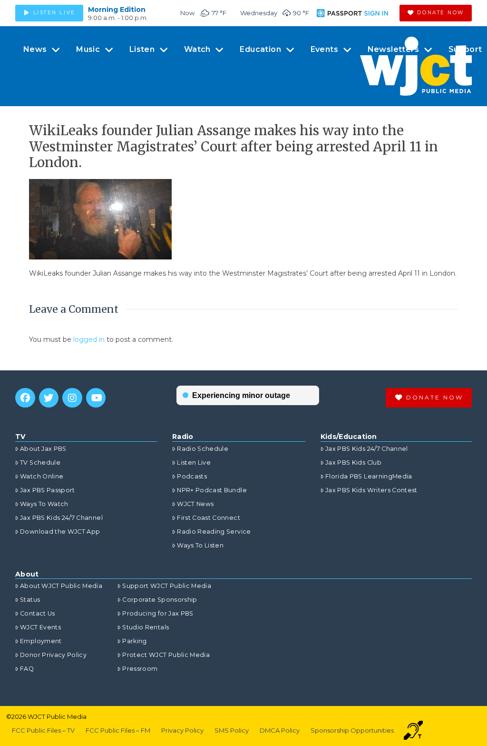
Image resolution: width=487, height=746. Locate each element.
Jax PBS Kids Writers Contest (371, 490)
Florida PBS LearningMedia (368, 476)
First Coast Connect (208, 517)
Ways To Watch (44, 503)
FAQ (27, 668)
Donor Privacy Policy (53, 654)
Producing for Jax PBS (157, 613)
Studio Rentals (145, 627)
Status (30, 599)
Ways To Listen (200, 545)
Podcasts (192, 476)
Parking (134, 641)
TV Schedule (40, 462)
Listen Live (194, 462)
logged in (89, 339)
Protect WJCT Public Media (166, 654)
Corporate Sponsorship (159, 599)
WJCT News (195, 503)
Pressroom (139, 668)
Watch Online (41, 476)
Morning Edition (117, 9)
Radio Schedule (202, 448)
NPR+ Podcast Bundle (212, 490)
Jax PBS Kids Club (353, 462)
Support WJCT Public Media (166, 585)
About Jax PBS (43, 448)
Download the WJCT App (60, 531)
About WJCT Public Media (61, 585)
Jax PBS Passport (47, 490)
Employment (41, 641)
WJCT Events (40, 627)
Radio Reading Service (214, 531)
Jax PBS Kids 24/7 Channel (61, 517)
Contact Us (37, 613)
